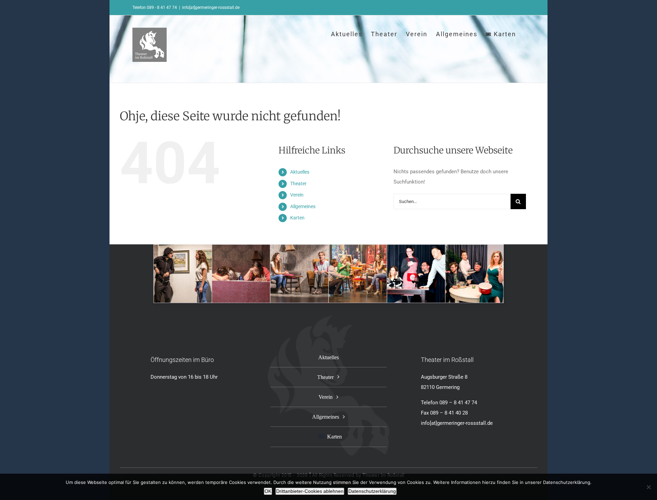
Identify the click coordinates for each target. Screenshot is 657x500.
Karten (297, 217)
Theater (298, 183)
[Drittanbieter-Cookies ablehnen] (648, 487)
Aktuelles (299, 172)
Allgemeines (302, 206)
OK (268, 491)
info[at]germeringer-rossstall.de (211, 7)
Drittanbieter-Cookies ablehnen (310, 491)
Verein (297, 195)
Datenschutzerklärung (372, 491)
